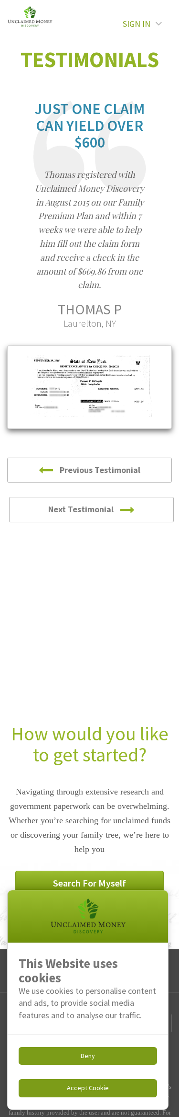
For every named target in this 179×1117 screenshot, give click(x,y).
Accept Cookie (88, 1087)
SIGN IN (136, 23)
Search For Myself (89, 883)
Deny (88, 1055)
